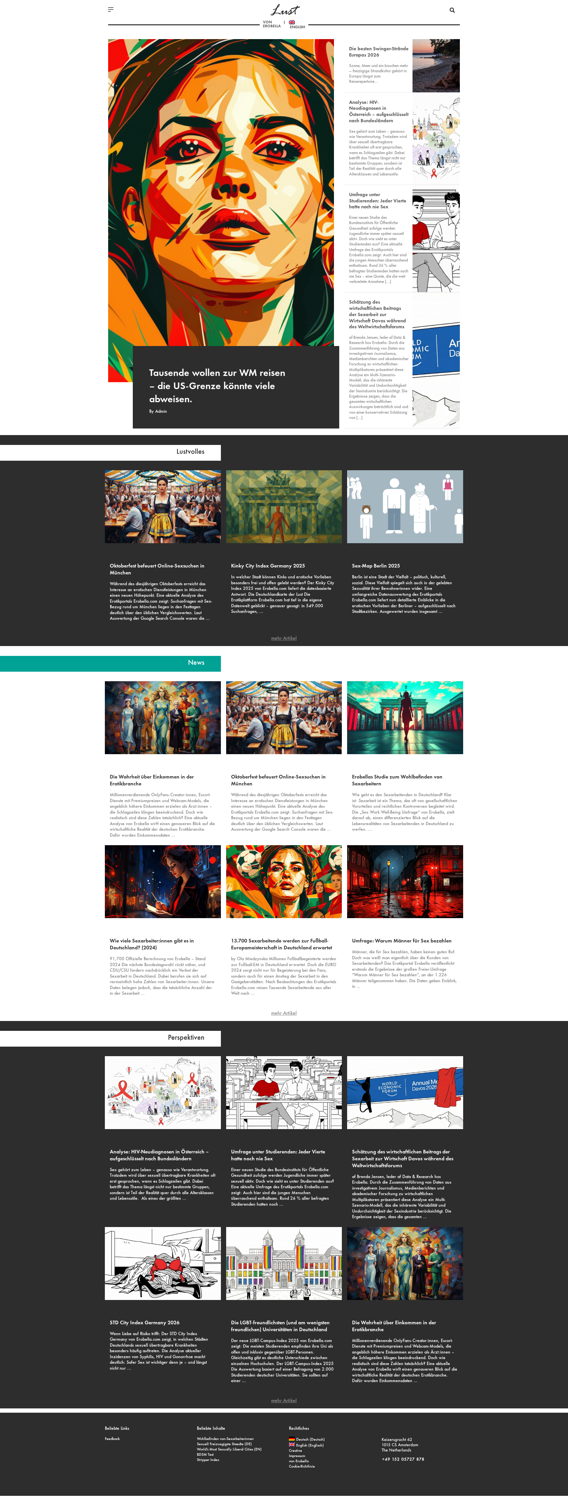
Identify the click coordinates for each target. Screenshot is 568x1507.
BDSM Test (205, 1455)
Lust (284, 10)
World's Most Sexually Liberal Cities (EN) (229, 1449)
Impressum (297, 1456)
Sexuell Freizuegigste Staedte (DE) (224, 1444)
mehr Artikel (284, 638)
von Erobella (272, 24)
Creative (295, 1451)
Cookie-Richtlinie (302, 1467)
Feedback (112, 1439)
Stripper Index (208, 1460)
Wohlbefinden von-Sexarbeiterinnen (225, 1439)
